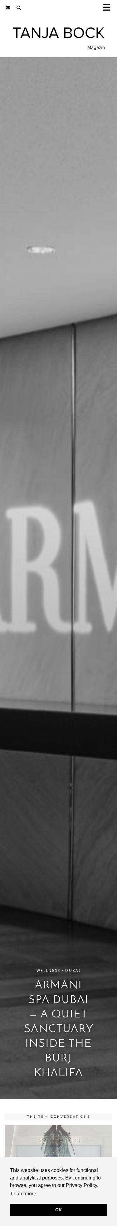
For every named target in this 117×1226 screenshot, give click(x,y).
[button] (108, 8)
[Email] (8, 8)
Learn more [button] (23, 1193)
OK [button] (58, 1209)
